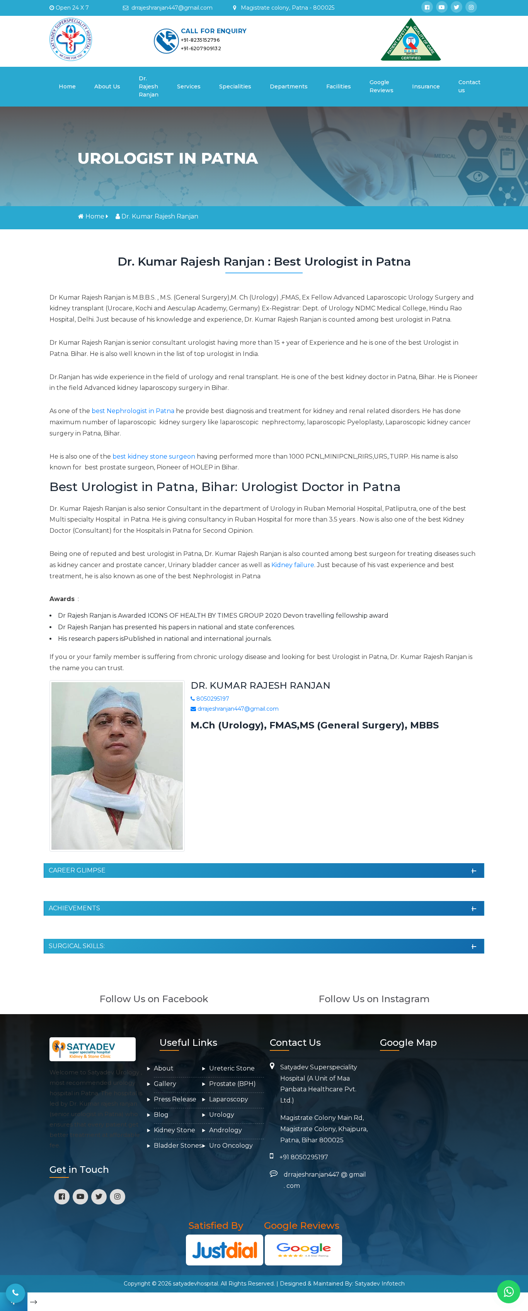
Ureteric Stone (232, 1068)
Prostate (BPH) (232, 1083)
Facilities (338, 86)
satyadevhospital (195, 1283)
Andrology (225, 1130)
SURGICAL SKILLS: (77, 946)
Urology (221, 1114)
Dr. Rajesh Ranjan (148, 86)
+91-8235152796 (200, 40)
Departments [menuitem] (289, 86)
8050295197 (212, 698)
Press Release (175, 1099)
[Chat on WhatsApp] (508, 1291)
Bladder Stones (178, 1145)
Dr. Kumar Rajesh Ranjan (159, 216)
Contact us (469, 86)
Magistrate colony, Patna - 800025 (286, 7)
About (164, 1068)
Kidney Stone (174, 1130)
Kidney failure (292, 565)
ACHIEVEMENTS (74, 908)
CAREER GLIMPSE (77, 870)
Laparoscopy (228, 1099)
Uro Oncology (231, 1145)
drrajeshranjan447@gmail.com (237, 708)
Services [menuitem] (189, 86)
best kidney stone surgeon (153, 456)
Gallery (165, 1083)
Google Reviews (381, 86)
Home (69, 86)
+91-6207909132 (201, 48)
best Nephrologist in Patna (133, 411)
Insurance (426, 86)
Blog (161, 1114)
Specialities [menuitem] (235, 86)
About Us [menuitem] (107, 86)
